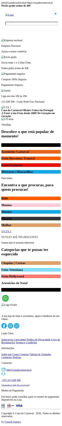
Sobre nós (6, 354)
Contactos (6, 357)
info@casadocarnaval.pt (18, 370)
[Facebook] (4, 327)
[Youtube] (17, 327)
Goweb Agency (13, 421)
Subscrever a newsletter (13, 339)
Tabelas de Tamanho (40, 354)
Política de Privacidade (38, 339)
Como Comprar (20, 354)
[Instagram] (11, 327)
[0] (55, 17)
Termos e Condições (26, 342)
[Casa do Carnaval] (18, 14)
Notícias (16, 357)
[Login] (50, 17)
